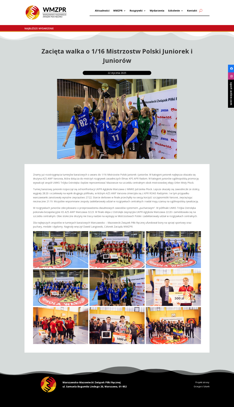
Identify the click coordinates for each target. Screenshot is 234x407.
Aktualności (102, 10)
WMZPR (117, 10)
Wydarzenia (157, 10)
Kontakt (192, 10)
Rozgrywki (136, 10)
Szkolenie (174, 10)
